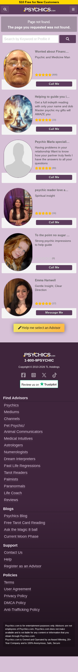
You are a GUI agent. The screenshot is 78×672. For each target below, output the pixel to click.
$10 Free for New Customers (39, 2)
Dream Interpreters (19, 459)
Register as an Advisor (22, 566)
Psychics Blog (15, 516)
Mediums (11, 412)
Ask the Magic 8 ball (20, 529)
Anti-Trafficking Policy (22, 610)
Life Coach (13, 493)
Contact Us (13, 552)
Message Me (54, 312)
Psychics (11, 405)
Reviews (11, 500)
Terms (9, 582)
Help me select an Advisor (41, 328)
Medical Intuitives (18, 438)
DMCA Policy (15, 603)
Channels (12, 419)
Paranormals (14, 486)
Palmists (11, 479)
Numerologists (16, 452)
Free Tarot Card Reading (24, 523)
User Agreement (17, 589)
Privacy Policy (15, 596)
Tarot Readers (15, 473)
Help (8, 559)
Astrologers (13, 445)
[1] (67, 39)
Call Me (54, 83)
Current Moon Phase (21, 536)
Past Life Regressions (22, 466)
